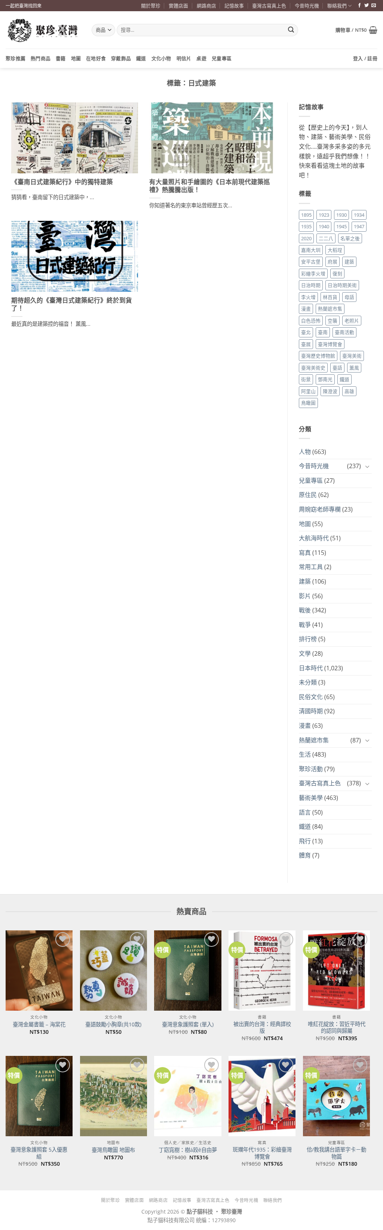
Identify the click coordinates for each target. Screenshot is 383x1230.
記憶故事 (234, 5)
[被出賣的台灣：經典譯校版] (262, 970)
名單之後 (350, 238)
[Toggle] (367, 466)
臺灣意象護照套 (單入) (188, 1024)
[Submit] (291, 30)
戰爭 (305, 625)
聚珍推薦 (15, 58)
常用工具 (311, 567)
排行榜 (308, 639)
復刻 (337, 273)
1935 (306, 226)
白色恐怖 (311, 320)
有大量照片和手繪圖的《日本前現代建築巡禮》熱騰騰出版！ (209, 186)
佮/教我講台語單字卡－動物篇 (336, 1153)
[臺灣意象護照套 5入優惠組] (39, 1096)
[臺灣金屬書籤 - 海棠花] (39, 970)
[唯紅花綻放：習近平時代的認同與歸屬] (336, 970)
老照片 (351, 320)
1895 (306, 214)
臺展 (306, 344)
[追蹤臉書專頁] (359, 5)
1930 (341, 214)
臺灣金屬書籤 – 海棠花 (39, 1024)
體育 (305, 855)
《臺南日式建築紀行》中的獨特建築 (62, 182)
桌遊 (201, 58)
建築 (349, 261)
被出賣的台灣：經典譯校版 (262, 1028)
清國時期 (311, 711)
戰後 (305, 610)
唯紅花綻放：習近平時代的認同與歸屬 (336, 1028)
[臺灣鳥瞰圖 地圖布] (113, 1096)
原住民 (308, 495)
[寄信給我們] (373, 5)
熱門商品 (40, 58)
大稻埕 (335, 250)
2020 (306, 238)
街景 (306, 379)
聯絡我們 (337, 5)
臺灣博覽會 (330, 344)
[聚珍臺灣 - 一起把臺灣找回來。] (43, 30)
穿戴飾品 (121, 58)
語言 (305, 812)
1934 (359, 214)
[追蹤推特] (366, 5)
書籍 (61, 58)
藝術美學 (311, 798)
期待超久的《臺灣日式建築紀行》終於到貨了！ (71, 304)
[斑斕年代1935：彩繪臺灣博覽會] (262, 1096)
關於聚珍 (150, 5)
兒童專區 (222, 58)
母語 (349, 297)
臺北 (306, 332)
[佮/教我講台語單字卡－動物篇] (336, 1096)
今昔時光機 (307, 5)
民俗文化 (311, 697)
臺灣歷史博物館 (318, 355)
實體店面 (178, 5)
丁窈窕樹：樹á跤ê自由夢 (188, 1150)
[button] (356, 30)
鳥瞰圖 (308, 402)
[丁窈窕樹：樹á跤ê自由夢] (187, 1096)
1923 (324, 214)
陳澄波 (330, 391)
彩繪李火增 (313, 273)
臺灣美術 (352, 355)
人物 (305, 452)
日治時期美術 (342, 285)
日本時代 (311, 668)
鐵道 (141, 58)
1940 (324, 226)
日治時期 (311, 285)
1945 (341, 226)
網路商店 (206, 5)
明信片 (184, 58)
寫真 (305, 552)
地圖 (76, 58)
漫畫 (306, 308)
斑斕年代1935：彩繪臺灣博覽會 (262, 1153)
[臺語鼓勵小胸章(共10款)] (113, 970)
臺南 (323, 332)
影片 (305, 596)
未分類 (308, 682)
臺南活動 (344, 332)
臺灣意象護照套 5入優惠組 (38, 1153)
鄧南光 (325, 379)
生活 (305, 754)
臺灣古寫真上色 (269, 5)
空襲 (332, 320)
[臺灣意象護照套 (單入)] (187, 970)
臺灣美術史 (313, 367)
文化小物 (161, 58)
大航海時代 (314, 538)
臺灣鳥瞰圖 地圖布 (113, 1150)
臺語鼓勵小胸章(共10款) (113, 1024)
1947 (359, 226)
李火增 (308, 297)
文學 (305, 653)
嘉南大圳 (311, 250)
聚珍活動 (311, 769)
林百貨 (330, 297)
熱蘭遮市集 (330, 308)
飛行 (305, 841)
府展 (332, 261)
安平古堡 (311, 261)
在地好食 (96, 58)
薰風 (354, 367)
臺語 (337, 367)
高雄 (349, 391)
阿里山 (308, 391)
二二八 (326, 238)
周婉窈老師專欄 (320, 509)
